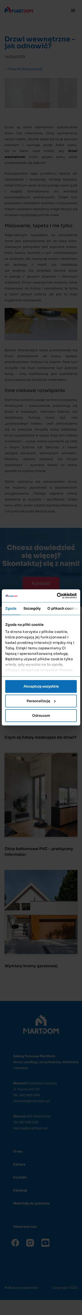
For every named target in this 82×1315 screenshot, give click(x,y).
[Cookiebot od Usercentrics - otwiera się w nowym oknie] (58, 596)
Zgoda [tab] (11, 608)
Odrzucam (41, 715)
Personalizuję (38, 701)
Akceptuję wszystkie (41, 686)
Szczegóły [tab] (32, 608)
